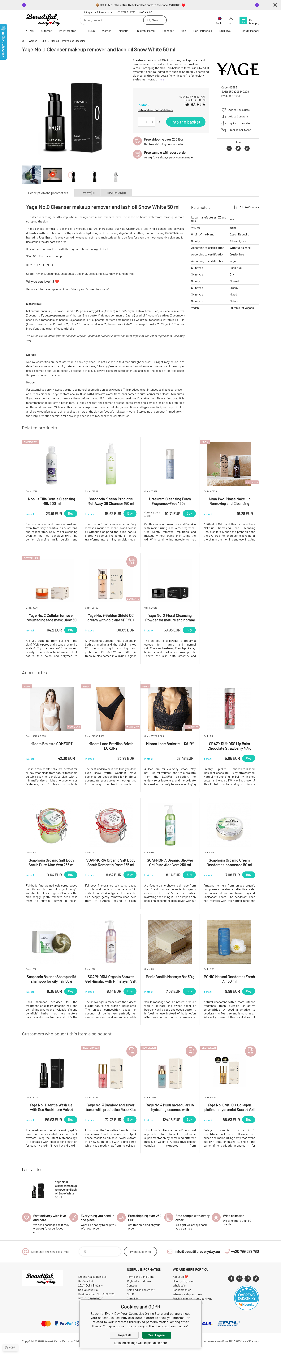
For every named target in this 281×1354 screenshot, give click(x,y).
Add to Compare (238, 116)
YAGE (237, 95)
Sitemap (253, 1341)
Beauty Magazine (251, 30)
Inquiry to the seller (239, 123)
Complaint (133, 1298)
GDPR (130, 1294)
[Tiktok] (256, 1278)
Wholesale (179, 1285)
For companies (182, 1289)
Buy (70, 513)
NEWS (30, 30)
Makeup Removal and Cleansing (68, 40)
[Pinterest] (239, 1278)
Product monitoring (239, 129)
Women (106, 30)
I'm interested (67, 30)
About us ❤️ (180, 1276)
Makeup (123, 30)
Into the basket (185, 121)
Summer (46, 30)
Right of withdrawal (139, 1281)
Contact (132, 1285)
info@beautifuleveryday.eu (98, 12)
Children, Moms (145, 30)
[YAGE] (238, 79)
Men (183, 30)
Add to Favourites (239, 109)
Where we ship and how (187, 1294)
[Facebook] (231, 1278)
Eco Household (202, 30)
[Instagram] (247, 1278)
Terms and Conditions (140, 1276)
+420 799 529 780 (126, 12)
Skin (44, 40)
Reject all (124, 1335)
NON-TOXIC (226, 30)
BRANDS (89, 30)
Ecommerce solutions (214, 1341)
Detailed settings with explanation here (140, 1342)
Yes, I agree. (157, 1335)
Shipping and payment (141, 1289)
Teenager (168, 30)
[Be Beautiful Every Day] (23, 41)
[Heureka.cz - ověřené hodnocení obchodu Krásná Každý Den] (246, 1309)
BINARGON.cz (237, 1341)
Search (156, 20)
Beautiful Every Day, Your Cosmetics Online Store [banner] (45, 19)
